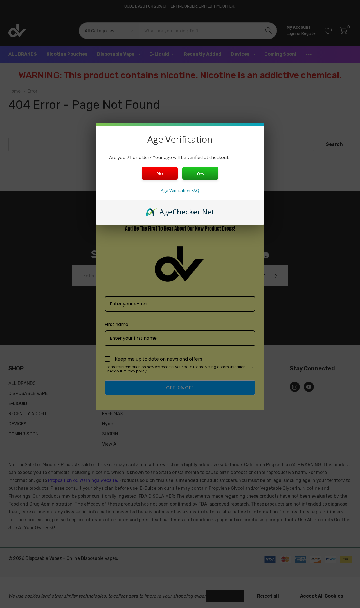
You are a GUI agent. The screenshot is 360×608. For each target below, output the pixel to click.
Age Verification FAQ (180, 190)
